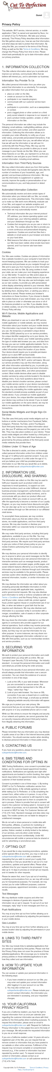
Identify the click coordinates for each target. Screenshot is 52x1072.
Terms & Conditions (31, 49)
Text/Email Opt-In (28, 1070)
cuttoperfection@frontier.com (31, 466)
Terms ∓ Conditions (10, 597)
